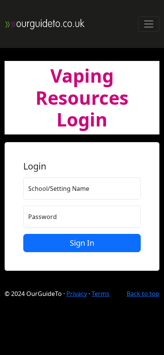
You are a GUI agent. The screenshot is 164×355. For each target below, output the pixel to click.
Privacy (76, 293)
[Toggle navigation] (148, 24)
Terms (100, 293)
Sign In (82, 243)
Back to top (143, 293)
